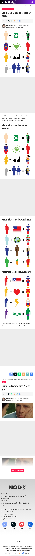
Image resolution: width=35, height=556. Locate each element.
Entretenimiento (8, 9)
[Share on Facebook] (6, 20)
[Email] (14, 20)
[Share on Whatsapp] (11, 20)
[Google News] (30, 527)
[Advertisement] (17, 95)
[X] (13, 527)
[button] (3, 2)
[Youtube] (22, 527)
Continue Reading (17, 470)
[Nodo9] (10, 2)
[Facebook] (5, 527)
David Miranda (9, 25)
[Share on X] (9, 20)
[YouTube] (19, 542)
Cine (4, 382)
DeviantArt (22, 326)
